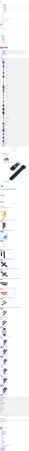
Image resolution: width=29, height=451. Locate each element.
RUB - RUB (3, 39)
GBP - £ (4, 6)
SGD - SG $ (5, 9)
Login (4, 45)
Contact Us (3, 434)
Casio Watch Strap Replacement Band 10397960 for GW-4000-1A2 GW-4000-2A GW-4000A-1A (10, 307)
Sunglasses (4, 53)
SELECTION (6, 139)
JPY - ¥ (3, 38)
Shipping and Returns (4, 11)
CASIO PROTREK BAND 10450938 (4, 355)
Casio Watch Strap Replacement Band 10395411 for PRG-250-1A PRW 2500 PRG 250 (9, 278)
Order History (3, 441)
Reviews (3, 33)
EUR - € (3, 36)
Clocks (3, 52)
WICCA (6, 99)
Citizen (3, 60)
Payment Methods (4, 431)
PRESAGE (6, 128)
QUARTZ (6, 135)
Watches (4, 51)
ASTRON (6, 110)
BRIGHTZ (6, 114)
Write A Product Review (3, 421)
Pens (3, 54)
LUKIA (6, 121)
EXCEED (6, 78)
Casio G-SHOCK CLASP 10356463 (4, 239)
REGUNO (6, 92)
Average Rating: (3, 420)
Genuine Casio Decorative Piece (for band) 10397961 (6, 249)
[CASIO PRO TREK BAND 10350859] (2, 187)
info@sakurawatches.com (5, 20)
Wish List (3, 442)
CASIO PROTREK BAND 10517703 (4, 345)
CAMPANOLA (6, 67)
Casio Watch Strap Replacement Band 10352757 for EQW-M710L (7, 230)
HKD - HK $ (5, 7)
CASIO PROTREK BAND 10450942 (4, 384)
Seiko (3, 103)
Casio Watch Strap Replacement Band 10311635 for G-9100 (7, 297)
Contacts (3, 13)
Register (4, 43)
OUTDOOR (6, 85)
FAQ (2, 15)
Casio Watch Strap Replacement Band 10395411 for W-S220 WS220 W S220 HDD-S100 (9, 268)
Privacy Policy (3, 433)
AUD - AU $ (5, 4)
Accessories (4, 153)
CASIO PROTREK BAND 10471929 (4, 374)
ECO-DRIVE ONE (7, 74)
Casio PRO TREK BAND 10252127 (4, 326)
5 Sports (6, 107)
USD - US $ (5, 10)
